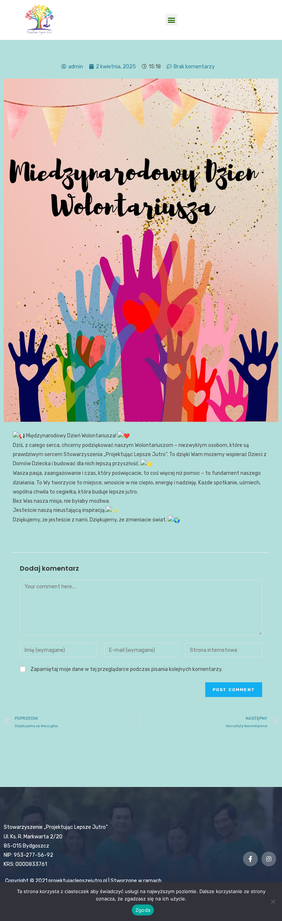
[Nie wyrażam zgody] (272, 901)
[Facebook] (250, 859)
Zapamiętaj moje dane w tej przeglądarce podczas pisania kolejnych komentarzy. (126, 669)
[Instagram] (268, 859)
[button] (171, 20)
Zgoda (142, 910)
